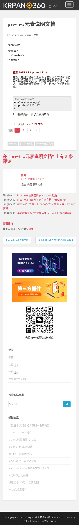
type (28, 98)
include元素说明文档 (17, 240)
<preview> (14, 44)
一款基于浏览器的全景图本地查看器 (29, 425)
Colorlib (27, 521)
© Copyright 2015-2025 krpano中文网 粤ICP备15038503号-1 (34, 517)
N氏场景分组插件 (18, 475)
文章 (13, 364)
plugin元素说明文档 (20, 454)
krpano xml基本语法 (20, 446)
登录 (31, 229)
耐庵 (23, 175)
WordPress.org (17, 379)
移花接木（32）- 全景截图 (23, 482)
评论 (13, 371)
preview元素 (26, 143)
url (15, 102)
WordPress (50, 521)
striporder (20, 105)
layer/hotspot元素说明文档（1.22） (29, 468)
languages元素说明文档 (22, 461)
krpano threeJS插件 (20, 432)
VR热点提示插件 (17, 489)
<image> (13, 50)
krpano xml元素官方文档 (25, 35)
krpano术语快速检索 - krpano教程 (37, 195)
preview (13, 143)
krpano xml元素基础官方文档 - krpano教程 (42, 199)
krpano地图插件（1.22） (23, 439)
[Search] (67, 404)
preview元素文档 (44, 143)
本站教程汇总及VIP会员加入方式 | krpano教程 (44, 212)
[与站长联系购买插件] (39, 290)
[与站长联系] (39, 264)
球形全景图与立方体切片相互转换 (55, 240)
